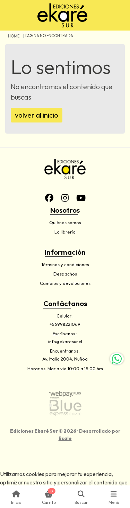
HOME (13, 36)
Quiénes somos (65, 222)
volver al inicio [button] (36, 115)
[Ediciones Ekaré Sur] (62, 15)
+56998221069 (65, 324)
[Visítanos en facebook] (49, 197)
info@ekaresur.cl (65, 341)
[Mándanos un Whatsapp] (117, 358)
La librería (65, 232)
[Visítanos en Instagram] (65, 197)
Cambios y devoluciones (65, 283)
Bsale (65, 438)
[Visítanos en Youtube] (81, 197)
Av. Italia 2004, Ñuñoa (65, 359)
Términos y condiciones (65, 264)
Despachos (65, 274)
